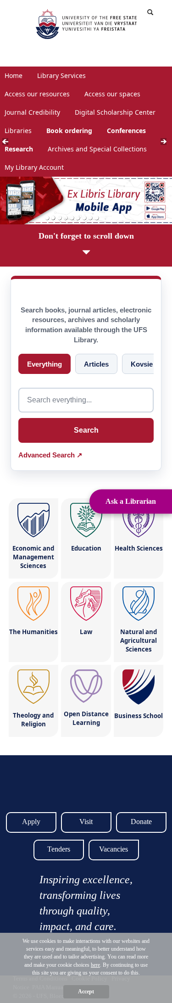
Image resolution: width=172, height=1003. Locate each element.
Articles (96, 364)
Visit (86, 821)
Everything (44, 364)
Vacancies (113, 849)
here (95, 965)
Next (166, 144)
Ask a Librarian (130, 501)
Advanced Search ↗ (50, 455)
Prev (8, 144)
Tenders (58, 849)
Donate (141, 821)
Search (86, 430)
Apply (31, 821)
